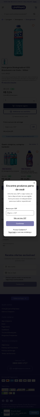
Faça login (12, 232)
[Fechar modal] (34, 183)
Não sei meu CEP (20, 218)
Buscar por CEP (11, 208)
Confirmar (20, 223)
